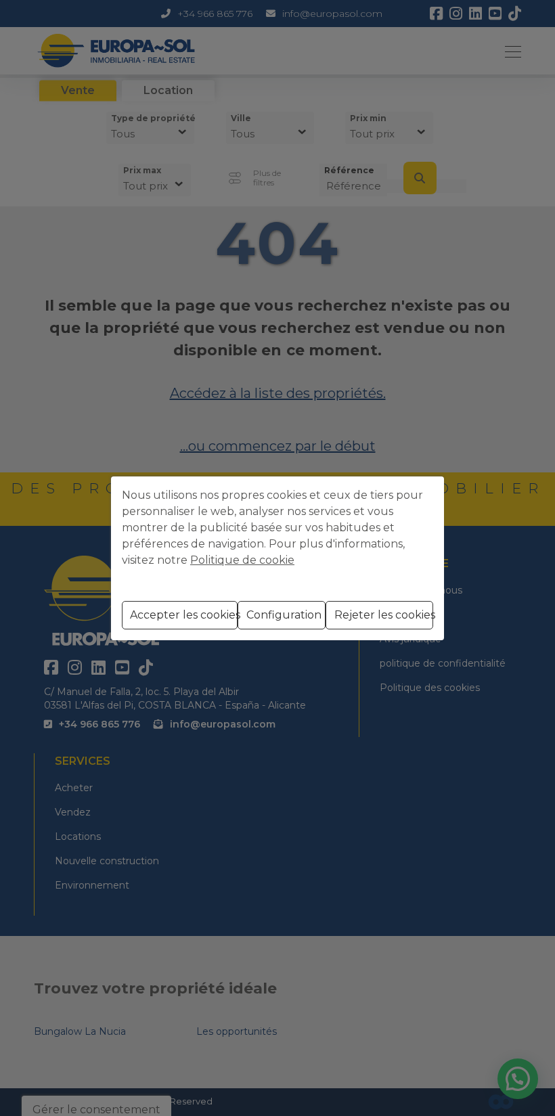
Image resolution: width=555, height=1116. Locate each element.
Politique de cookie (242, 560)
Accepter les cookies (184, 614)
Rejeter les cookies (383, 614)
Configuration (283, 614)
